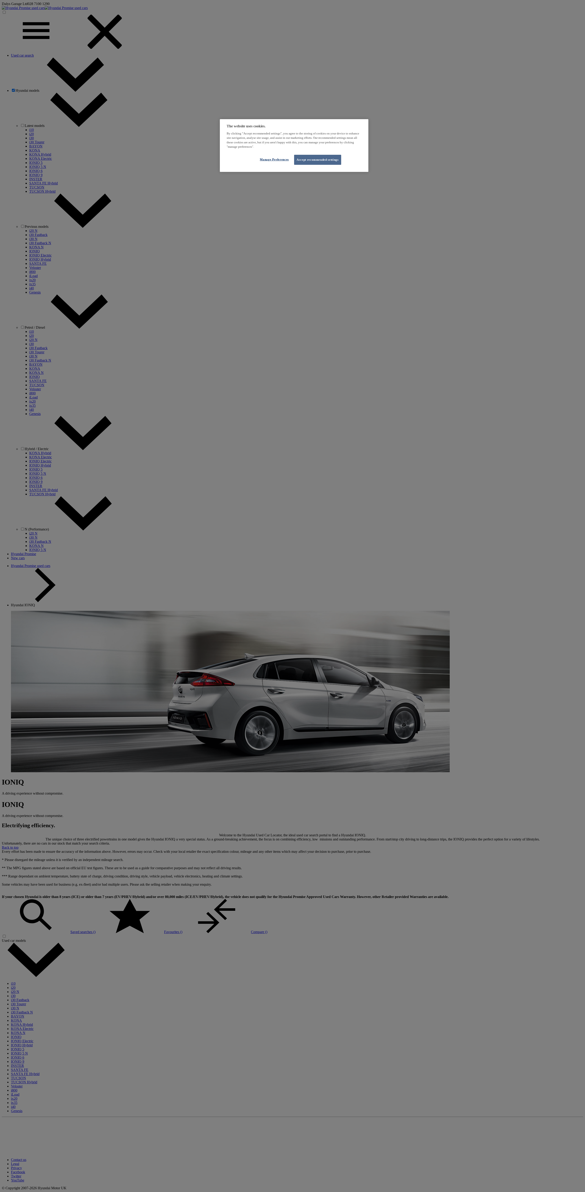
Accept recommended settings (318, 159)
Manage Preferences (274, 159)
